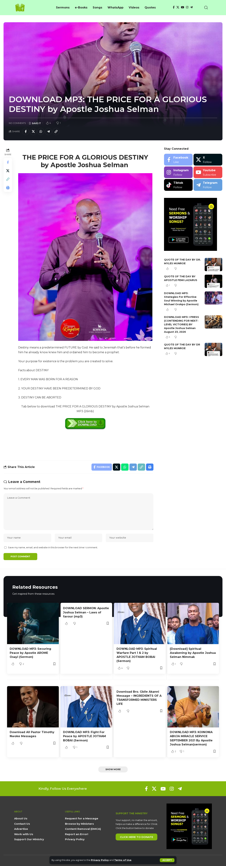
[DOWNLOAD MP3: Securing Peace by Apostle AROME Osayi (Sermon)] (33, 623)
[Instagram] (187, 7)
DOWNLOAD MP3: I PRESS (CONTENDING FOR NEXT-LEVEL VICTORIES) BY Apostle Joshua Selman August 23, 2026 (181, 324)
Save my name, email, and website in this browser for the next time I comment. (53, 547)
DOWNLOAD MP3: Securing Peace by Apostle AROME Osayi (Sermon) (30, 653)
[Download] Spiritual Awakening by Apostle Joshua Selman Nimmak (193, 653)
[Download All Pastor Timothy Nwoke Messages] (33, 706)
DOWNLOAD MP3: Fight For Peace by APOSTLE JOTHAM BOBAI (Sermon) (84, 736)
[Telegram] (191, 7)
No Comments (17, 123)
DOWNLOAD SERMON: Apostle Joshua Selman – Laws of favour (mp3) (86, 612)
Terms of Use (122, 860)
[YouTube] (182, 7)
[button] (167, 860)
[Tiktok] (178, 185)
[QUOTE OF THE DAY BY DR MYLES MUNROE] (213, 349)
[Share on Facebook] (25, 131)
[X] (178, 7)
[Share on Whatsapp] (40, 131)
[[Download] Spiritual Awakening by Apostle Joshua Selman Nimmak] (193, 623)
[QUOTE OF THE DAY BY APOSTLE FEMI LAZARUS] (213, 281)
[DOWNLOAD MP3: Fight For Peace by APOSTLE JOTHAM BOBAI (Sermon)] (86, 706)
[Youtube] (208, 172)
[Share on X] (33, 131)
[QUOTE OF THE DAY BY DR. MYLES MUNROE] (213, 264)
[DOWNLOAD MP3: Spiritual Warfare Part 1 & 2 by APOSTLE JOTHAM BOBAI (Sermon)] (140, 623)
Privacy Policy (100, 860)
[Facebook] (174, 7)
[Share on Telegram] (48, 131)
